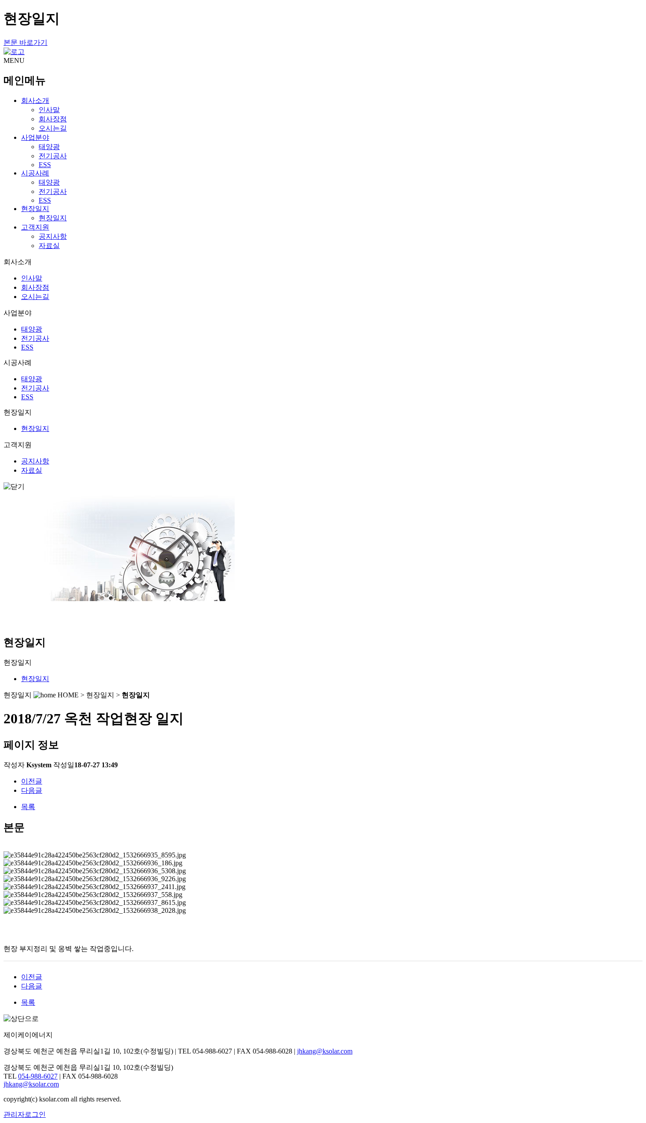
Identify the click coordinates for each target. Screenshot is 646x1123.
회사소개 (35, 100)
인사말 (49, 109)
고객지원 (35, 227)
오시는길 (53, 128)
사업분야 (35, 137)
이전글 (31, 781)
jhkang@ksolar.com (324, 1051)
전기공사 (53, 156)
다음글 (31, 790)
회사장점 (53, 119)
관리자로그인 (25, 1114)
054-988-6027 (38, 1076)
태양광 (49, 146)
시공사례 (35, 173)
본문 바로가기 (25, 42)
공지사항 (53, 236)
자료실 (49, 245)
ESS (45, 164)
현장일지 (35, 208)
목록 (28, 806)
